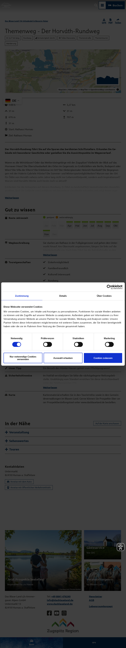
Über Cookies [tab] (104, 296)
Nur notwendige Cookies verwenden (23, 358)
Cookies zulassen (103, 358)
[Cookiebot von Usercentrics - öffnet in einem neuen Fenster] (109, 287)
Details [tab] (63, 296)
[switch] (47, 344)
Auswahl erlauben (63, 358)
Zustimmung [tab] (22, 296)
